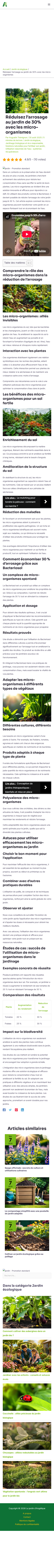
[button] (16, 168)
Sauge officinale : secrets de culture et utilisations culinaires (24, 1169)
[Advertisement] (27, 38)
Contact (27, 1517)
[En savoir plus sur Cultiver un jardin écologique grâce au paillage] (27, 1235)
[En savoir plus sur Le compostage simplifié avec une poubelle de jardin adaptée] (27, 1192)
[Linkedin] (22, 1109)
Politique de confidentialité (27, 1524)
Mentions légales (27, 1520)
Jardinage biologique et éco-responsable (24, 143)
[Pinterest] (16, 1109)
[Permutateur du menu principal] (49, 4)
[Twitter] (10, 1109)
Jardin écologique (32, 140)
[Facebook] (4, 1109)
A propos (27, 1513)
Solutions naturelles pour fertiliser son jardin (25, 146)
